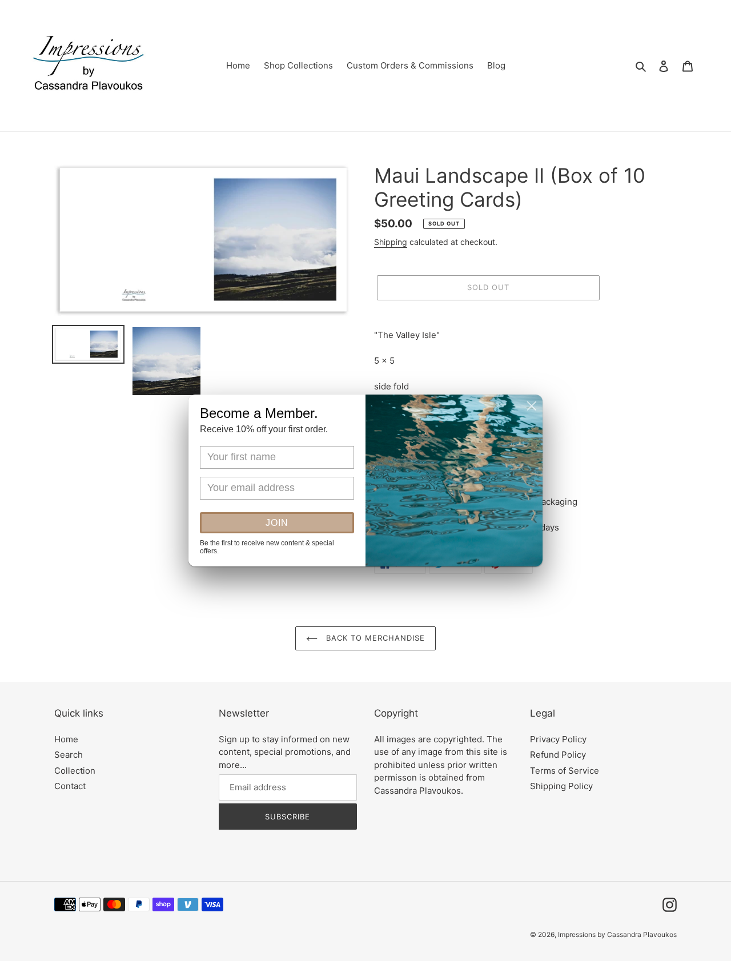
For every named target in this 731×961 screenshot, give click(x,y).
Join (277, 523)
